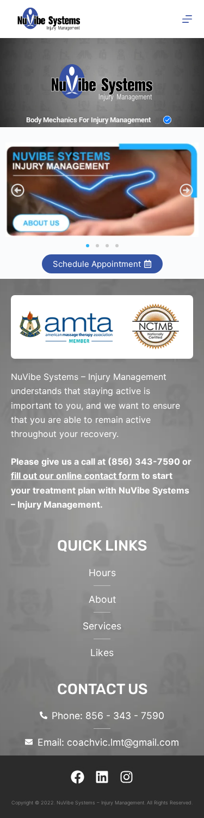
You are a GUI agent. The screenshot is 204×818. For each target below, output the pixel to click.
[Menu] (187, 19)
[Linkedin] (102, 777)
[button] (17, 190)
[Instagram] (127, 777)
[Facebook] (78, 777)
